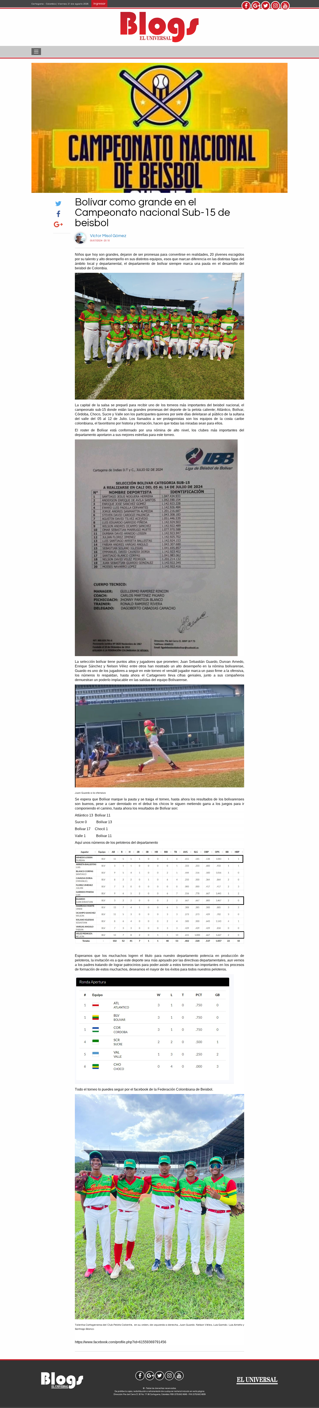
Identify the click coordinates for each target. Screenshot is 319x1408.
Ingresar (99, 3)
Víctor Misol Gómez (108, 236)
